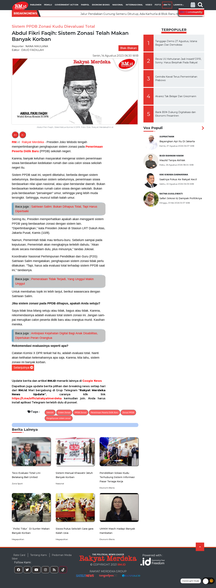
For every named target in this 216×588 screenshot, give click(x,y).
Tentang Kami (38, 555)
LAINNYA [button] (177, 5)
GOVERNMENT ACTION (66, 5)
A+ (15, 134)
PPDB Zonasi (80, 412)
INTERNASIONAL (134, 5)
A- (22, 134)
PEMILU (48, 5)
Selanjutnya (21, 367)
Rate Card (19, 555)
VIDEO (148, 5)
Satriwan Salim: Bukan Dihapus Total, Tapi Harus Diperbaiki (56, 209)
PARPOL (85, 5)
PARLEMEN (35, 5)
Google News (92, 380)
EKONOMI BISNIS (101, 5)
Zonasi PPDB (128, 412)
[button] (192, 5)
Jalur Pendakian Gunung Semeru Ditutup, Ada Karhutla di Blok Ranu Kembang (112, 14)
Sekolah (50, 412)
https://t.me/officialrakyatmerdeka (37, 398)
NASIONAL (117, 5)
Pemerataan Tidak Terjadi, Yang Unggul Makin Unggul (54, 281)
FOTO (158, 5)
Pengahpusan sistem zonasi (59, 418)
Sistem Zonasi (64, 412)
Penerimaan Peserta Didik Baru (104, 412)
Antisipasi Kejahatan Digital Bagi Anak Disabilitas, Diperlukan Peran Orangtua (56, 336)
